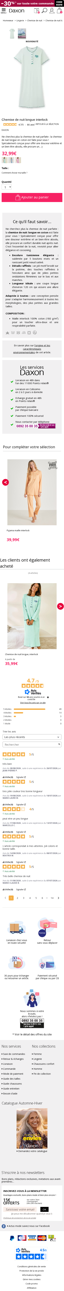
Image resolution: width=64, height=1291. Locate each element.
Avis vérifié (10, 759)
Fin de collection (42, 1074)
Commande (9, 1069)
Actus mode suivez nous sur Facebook (29, 1226)
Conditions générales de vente (31, 1266)
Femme (37, 1054)
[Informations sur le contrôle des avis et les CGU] (48, 697)
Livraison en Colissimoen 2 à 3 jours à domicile (29, 390)
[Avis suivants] (58, 898)
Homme (37, 1069)
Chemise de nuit (34, 20)
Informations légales (31, 1275)
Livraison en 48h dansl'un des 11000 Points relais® (32, 381)
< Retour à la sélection (46, 124)
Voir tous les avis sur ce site (33, 703)
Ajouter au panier (35, 197)
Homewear (8, 20)
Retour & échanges (13, 1059)
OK (44, 1209)
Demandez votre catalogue (32, 1151)
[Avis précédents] (5, 897)
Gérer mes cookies (31, 1279)
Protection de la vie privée (32, 1270)
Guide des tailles (11, 1079)
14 (52, 897)
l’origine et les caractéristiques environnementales (31, 349)
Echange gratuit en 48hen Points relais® (28, 399)
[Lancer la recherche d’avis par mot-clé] (59, 744)
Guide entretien (11, 1088)
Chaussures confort (43, 1064)
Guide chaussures (12, 1084)
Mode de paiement (13, 1074)
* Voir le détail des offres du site (32, 1034)
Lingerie (20, 20)
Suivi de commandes (14, 1054)
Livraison (8, 1064)
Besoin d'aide (10, 1093)
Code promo (32, 1283)
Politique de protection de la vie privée (19, 1218)
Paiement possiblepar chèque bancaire (26, 408)
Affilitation (31, 1288)
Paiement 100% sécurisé (29, 415)
